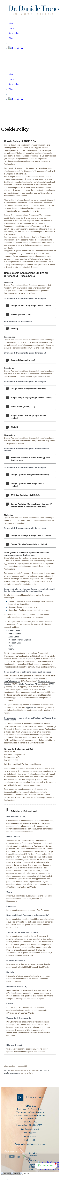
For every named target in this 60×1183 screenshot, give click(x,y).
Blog (10, 89)
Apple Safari (13, 636)
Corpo (11, 79)
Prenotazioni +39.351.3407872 (30, 1125)
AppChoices (31, 707)
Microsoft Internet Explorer (19, 639)
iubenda (7, 1070)
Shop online (14, 84)
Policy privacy (30, 1136)
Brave (10, 645)
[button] (15, 99)
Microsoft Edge (14, 642)
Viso (10, 74)
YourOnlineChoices (12, 681)
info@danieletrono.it (30, 1129)
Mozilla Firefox (14, 633)
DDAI (15, 686)
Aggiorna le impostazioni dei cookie (30, 1144)
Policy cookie (30, 1140)
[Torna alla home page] (30, 1097)
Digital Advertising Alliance (30, 683)
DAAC (51, 683)
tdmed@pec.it (30, 1133)
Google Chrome (15, 630)
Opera (11, 648)
